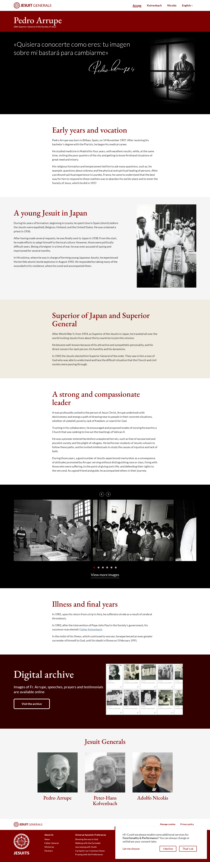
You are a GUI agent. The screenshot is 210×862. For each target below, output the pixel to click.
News (47, 839)
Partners (48, 851)
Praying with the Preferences (89, 854)
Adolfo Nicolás (152, 797)
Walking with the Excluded (87, 843)
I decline (168, 848)
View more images (105, 575)
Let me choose (131, 848)
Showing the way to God (86, 839)
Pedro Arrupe (57, 797)
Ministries (49, 847)
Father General (51, 843)
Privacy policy (187, 824)
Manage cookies (167, 824)
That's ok (187, 848)
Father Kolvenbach (90, 629)
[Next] (108, 494)
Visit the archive (32, 703)
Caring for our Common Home (90, 851)
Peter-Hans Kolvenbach (105, 800)
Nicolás (171, 5)
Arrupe (137, 5)
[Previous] (101, 494)
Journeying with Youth (86, 847)
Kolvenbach (154, 5)
